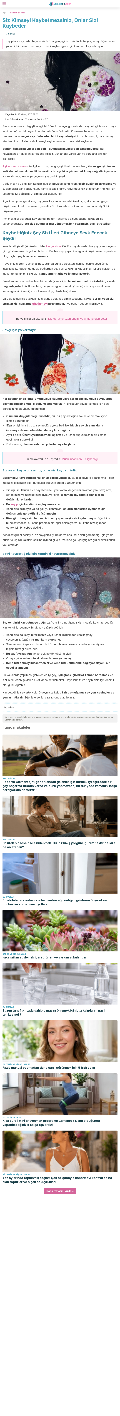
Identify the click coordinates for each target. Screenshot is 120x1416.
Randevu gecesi (17, 13)
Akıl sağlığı (8, 778)
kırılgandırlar (54, 246)
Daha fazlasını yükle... (60, 1191)
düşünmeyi (40, 303)
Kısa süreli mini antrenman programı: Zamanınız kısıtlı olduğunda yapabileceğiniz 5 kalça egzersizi (51, 1123)
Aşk (4, 13)
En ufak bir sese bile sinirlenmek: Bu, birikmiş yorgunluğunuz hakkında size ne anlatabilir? (58, 845)
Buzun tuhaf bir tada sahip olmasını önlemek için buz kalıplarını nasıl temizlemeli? (53, 1012)
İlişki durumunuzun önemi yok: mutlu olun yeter (77, 318)
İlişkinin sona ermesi (15, 166)
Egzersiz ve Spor (11, 1117)
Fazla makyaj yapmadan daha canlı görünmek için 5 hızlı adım (48, 1067)
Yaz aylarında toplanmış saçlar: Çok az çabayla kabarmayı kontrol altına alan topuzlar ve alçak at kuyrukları (57, 1180)
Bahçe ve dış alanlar (14, 954)
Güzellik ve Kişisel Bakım (16, 1064)
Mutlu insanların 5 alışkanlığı (80, 459)
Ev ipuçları (8, 897)
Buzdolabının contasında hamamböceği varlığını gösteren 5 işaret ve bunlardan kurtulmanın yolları (54, 902)
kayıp (14, 504)
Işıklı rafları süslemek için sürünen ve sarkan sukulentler (44, 957)
